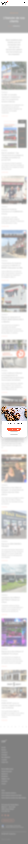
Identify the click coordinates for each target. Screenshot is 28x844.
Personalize (14, 433)
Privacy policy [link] (14, 436)
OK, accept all (15, 429)
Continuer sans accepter (19, 408)
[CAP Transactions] (4, 3)
